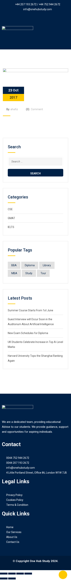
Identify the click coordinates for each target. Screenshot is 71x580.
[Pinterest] (39, 19)
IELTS (11, 227)
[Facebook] (23, 19)
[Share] (20, 574)
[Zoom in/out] (4, 574)
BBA (14, 265)
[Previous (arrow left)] (4, 578)
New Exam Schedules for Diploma (28, 333)
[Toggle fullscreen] (12, 574)
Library (47, 265)
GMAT (11, 218)
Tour (43, 273)
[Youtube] (31, 19)
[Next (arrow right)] (12, 578)
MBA (14, 273)
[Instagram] (47, 19)
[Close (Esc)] (28, 574)
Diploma (30, 265)
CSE (10, 209)
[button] (35, 44)
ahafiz (14, 109)
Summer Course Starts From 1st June (30, 310)
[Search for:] (35, 161)
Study (28, 273)
